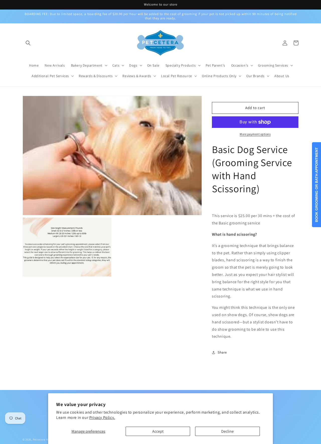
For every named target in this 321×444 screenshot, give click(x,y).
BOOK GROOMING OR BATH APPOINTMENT (316, 184)
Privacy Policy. (102, 417)
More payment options (255, 134)
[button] (28, 42)
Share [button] (222, 352)
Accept (158, 431)
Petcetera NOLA (43, 439)
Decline (227, 431)
